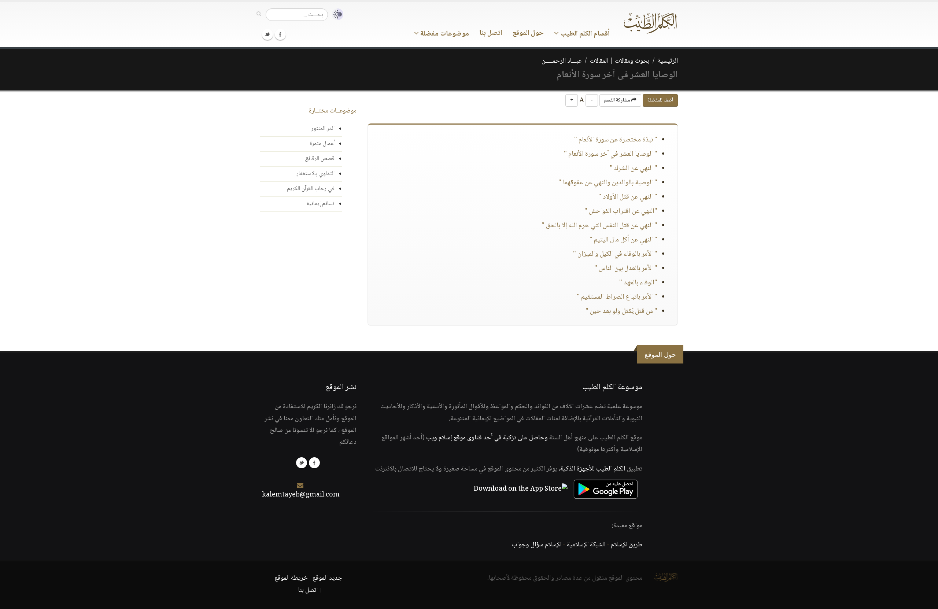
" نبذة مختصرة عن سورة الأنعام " (615, 140)
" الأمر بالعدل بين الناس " (625, 268)
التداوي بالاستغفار (315, 174)
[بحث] (259, 14)
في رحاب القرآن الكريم (311, 189)
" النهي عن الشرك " (633, 168)
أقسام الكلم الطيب (584, 34)
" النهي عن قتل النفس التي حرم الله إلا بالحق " (599, 226)
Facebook (280, 34)
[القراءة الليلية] (335, 14)
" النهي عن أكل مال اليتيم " (623, 240)
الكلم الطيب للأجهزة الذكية (592, 469)
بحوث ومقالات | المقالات (619, 61)
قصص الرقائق (320, 159)
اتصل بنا (490, 33)
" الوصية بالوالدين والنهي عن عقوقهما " (607, 183)
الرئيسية (668, 61)
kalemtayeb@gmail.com (301, 495)
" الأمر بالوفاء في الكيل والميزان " (615, 254)
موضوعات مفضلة (444, 34)
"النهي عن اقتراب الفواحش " (620, 211)
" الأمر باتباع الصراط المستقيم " (617, 297)
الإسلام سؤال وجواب (536, 544)
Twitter (267, 34)
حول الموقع (528, 33)
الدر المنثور (323, 129)
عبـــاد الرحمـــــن (561, 61)
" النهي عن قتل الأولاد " (627, 197)
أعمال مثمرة (322, 144)
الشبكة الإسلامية (586, 544)
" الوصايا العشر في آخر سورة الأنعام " (610, 154)
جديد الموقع (327, 578)
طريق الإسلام (626, 544)
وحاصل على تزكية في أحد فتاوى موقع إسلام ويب (487, 437)
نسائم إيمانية (320, 204)
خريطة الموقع (291, 578)
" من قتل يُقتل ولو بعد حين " (621, 311)
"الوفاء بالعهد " (638, 283)
